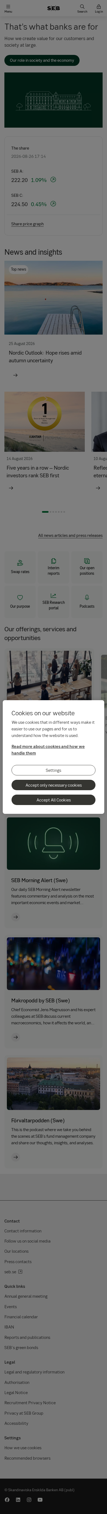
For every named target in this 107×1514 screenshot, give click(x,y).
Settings (53, 770)
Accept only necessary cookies (54, 785)
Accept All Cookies (53, 800)
